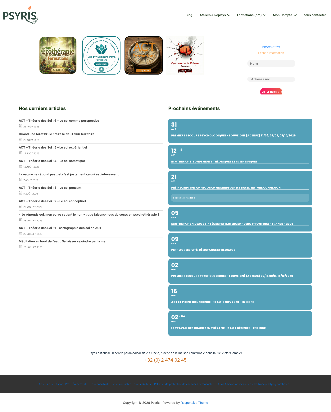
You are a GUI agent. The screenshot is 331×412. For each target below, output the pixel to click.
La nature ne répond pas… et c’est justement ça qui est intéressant (69, 174)
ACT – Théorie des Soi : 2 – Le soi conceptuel (52, 201)
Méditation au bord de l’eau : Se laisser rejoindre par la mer (63, 241)
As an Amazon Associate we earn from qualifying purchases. (253, 384)
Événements (79, 384)
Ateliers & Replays (213, 15)
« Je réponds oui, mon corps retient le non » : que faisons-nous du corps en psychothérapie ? (89, 214)
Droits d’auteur (142, 384)
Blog (189, 15)
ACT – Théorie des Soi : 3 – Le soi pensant (50, 188)
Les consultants (99, 384)
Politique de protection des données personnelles (184, 384)
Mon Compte (282, 15)
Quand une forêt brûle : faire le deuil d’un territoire (56, 134)
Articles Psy (46, 384)
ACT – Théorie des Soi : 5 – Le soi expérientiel (53, 147)
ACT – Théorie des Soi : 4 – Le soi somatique (52, 161)
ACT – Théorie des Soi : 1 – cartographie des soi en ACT (60, 228)
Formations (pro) (249, 15)
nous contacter (314, 15)
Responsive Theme (194, 403)
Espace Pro (62, 384)
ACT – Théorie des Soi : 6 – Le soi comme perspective (59, 120)
